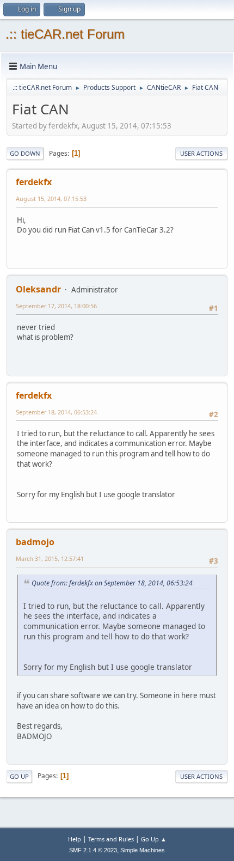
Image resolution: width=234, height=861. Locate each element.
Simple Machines (142, 850)
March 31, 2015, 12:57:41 (50, 558)
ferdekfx (34, 182)
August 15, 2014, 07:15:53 (51, 198)
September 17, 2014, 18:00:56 (56, 306)
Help (74, 839)
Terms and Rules (111, 839)
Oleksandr (38, 289)
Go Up (19, 776)
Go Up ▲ (154, 839)
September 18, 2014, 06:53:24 (56, 412)
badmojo (35, 542)
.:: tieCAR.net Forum (65, 34)
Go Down (25, 153)
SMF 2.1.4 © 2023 (93, 850)
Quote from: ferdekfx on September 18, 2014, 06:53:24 (112, 583)
